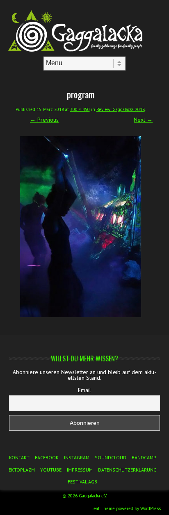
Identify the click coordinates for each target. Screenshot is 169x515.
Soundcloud (110, 457)
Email (84, 390)
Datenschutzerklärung (127, 470)
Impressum (80, 470)
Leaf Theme (103, 508)
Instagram (76, 457)
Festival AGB (82, 482)
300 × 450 (80, 109)
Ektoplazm (22, 470)
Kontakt (19, 457)
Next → (143, 119)
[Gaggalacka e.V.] (84, 49)
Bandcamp (144, 457)
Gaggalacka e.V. (93, 496)
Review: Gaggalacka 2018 (120, 109)
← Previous (44, 119)
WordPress (150, 508)
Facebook (47, 457)
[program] (80, 226)
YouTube (51, 470)
